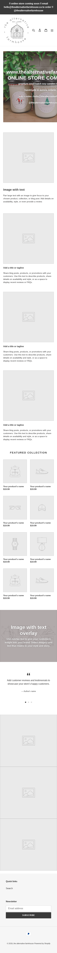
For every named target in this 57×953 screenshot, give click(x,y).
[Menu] (52, 30)
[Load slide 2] (28, 702)
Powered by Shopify (42, 944)
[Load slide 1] (25, 702)
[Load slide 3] (31, 702)
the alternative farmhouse (24, 944)
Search (9, 888)
